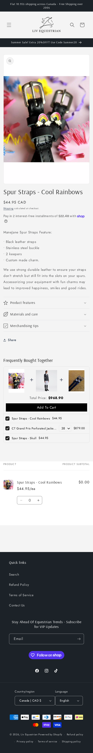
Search (14, 574)
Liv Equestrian (29, 734)
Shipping (8, 208)
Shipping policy (71, 741)
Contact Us (17, 605)
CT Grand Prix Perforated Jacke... (34, 428)
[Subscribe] (79, 639)
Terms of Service (21, 595)
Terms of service (47, 741)
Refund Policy (19, 584)
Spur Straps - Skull (24, 438)
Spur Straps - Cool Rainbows (31, 418)
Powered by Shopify (50, 734)
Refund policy (75, 734)
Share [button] (12, 340)
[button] (9, 25)
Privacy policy (25, 741)
